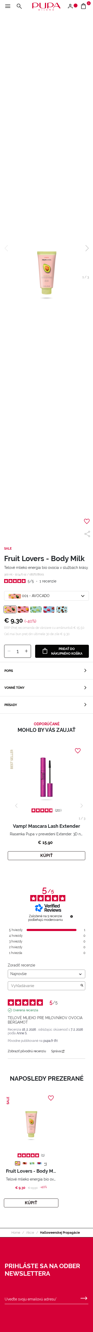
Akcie (30, 1232)
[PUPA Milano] (46, 6)
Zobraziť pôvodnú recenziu (27, 1051)
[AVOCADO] (17, 1163)
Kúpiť (46, 855)
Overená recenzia (25, 1010)
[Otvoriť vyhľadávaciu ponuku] (19, 6)
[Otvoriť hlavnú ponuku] (7, 6)
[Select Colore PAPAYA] (23, 609)
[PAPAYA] (24, 1163)
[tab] (46, 670)
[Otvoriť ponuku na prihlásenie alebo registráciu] (72, 6)
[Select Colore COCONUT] (62, 609)
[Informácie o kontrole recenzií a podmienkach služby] (71, 916)
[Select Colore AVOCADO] (10, 609)
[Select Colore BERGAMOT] (36, 609)
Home (15, 1232)
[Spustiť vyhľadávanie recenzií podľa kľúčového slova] (82, 985)
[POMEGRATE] (39, 1163)
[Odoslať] (84, 1297)
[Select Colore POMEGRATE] (49, 609)
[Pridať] (26, 651)
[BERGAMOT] (32, 1163)
